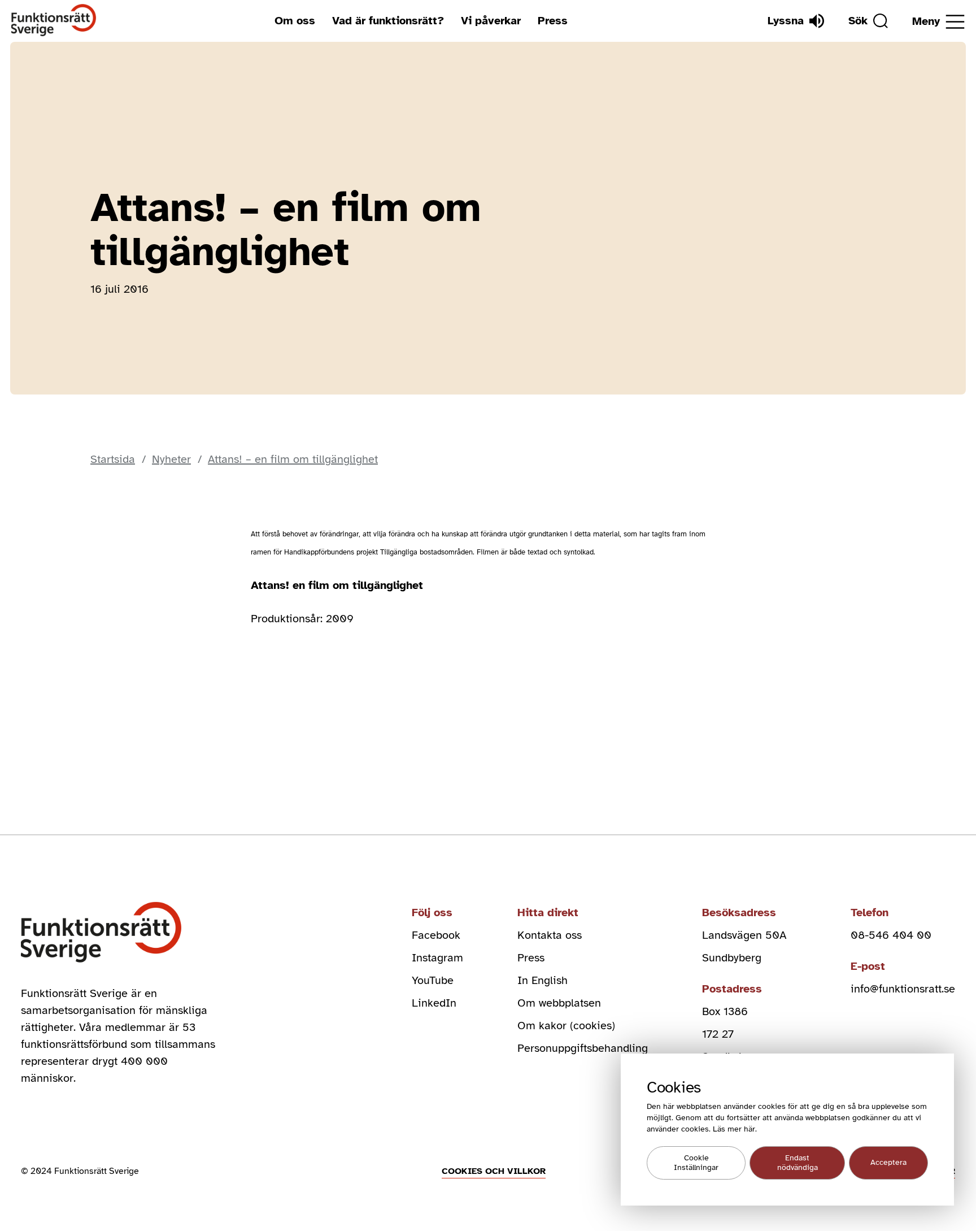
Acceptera (888, 1163)
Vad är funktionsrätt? (388, 21)
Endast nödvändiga (797, 1163)
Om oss (294, 21)
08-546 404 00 (891, 935)
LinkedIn (434, 1003)
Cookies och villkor (494, 1171)
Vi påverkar (491, 21)
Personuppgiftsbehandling (582, 1048)
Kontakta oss (549, 935)
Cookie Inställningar (696, 1163)
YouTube (433, 980)
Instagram (437, 958)
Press (553, 21)
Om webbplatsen (559, 1003)
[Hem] (54, 20)
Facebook (436, 935)
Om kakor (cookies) (566, 1025)
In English (542, 980)
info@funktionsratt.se (903, 989)
